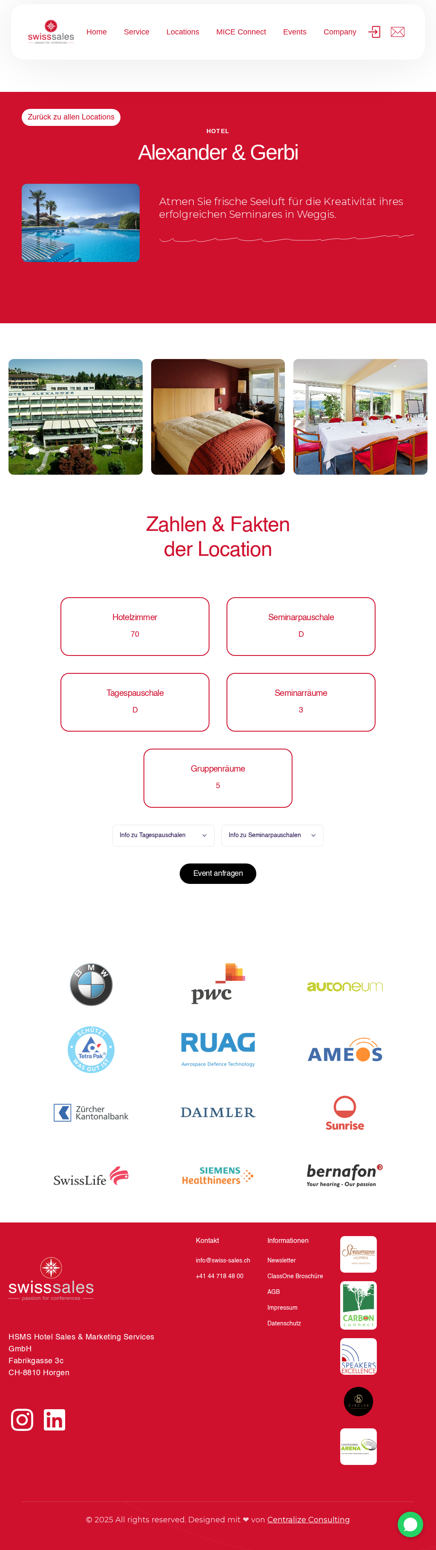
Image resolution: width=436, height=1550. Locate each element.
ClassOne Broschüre (295, 1276)
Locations (182, 32)
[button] (163, 835)
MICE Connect (241, 32)
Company (340, 32)
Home (96, 32)
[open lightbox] (76, 417)
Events (295, 32)
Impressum (282, 1308)
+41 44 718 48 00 (220, 1276)
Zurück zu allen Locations (71, 117)
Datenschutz (284, 1324)
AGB (273, 1292)
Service (136, 32)
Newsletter (281, 1261)
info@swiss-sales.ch (223, 1261)
